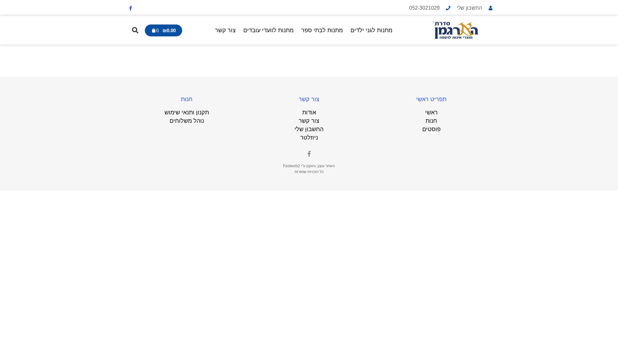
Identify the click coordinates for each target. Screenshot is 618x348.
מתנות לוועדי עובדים (268, 30)
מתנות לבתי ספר (322, 30)
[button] (135, 30)
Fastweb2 (291, 166)
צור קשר (225, 30)
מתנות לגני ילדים (371, 30)
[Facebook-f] (130, 8)
